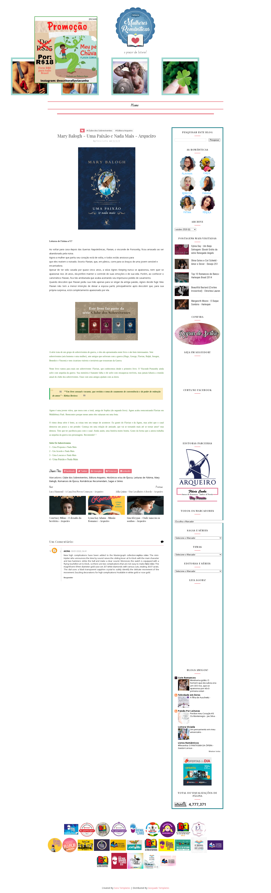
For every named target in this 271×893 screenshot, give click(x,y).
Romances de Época (68, 481)
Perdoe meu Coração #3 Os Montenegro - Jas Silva (202, 715)
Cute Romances (187, 677)
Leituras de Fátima (143, 477)
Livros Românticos (188, 742)
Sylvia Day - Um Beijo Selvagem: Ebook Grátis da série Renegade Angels (204, 250)
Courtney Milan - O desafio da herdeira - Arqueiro (65, 519)
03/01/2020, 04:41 (79, 551)
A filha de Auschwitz (200, 697)
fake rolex (150, 563)
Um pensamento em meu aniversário (202, 730)
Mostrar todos (214, 751)
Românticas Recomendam (93, 481)
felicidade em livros (189, 694)
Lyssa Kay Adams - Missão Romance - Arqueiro (101, 519)
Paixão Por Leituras (189, 710)
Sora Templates (122, 887)
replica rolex (142, 555)
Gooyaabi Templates (158, 887)
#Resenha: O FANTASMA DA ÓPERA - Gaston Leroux (196, 746)
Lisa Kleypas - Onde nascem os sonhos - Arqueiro (143, 519)
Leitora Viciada (186, 726)
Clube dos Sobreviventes (75, 477)
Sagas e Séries (115, 481)
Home (134, 105)
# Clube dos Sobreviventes (99, 130)
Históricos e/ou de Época (120, 477)
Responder (68, 577)
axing (67, 551)
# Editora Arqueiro (124, 130)
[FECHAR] (93, 19)
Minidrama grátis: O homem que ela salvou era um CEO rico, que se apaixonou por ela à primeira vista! (203, 685)
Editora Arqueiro (97, 477)
